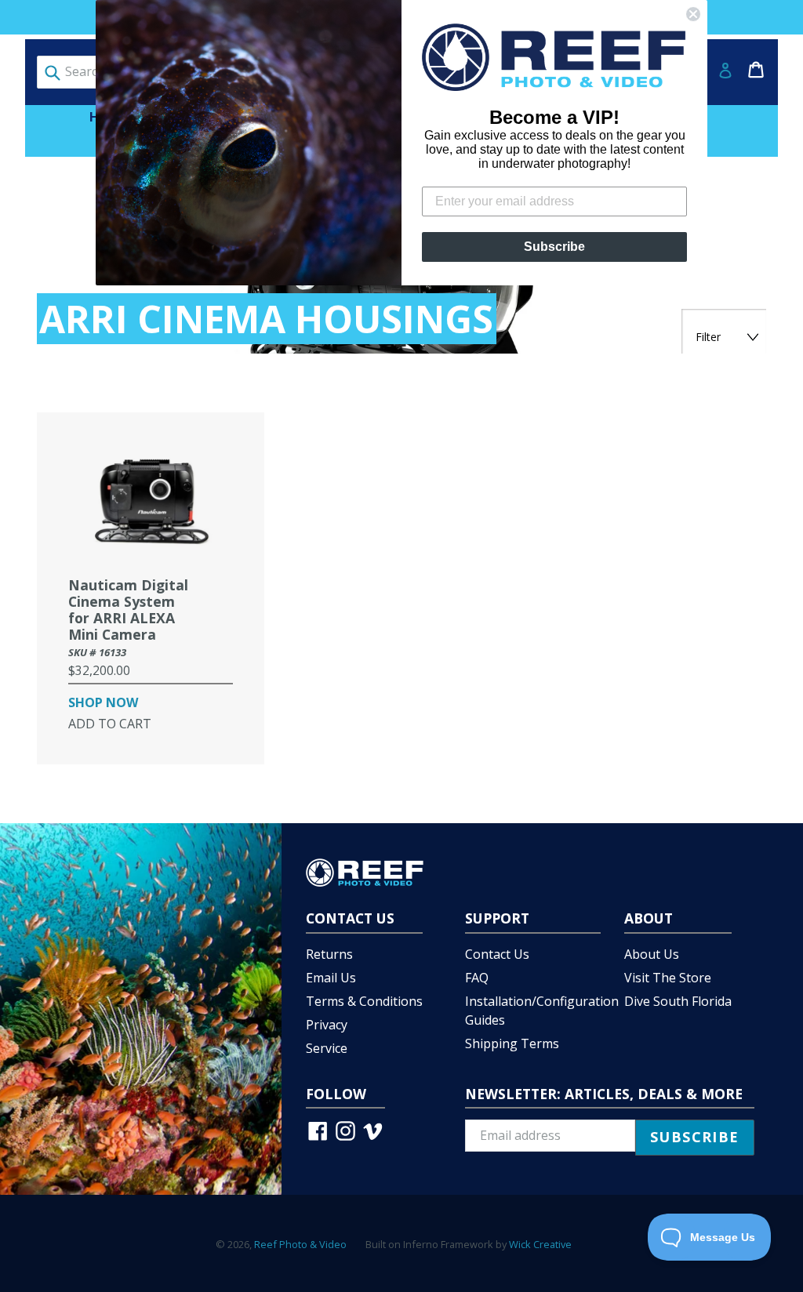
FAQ (477, 977)
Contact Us (497, 954)
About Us (651, 954)
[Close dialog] (693, 14)
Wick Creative (540, 1244)
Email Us (331, 977)
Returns (329, 954)
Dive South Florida (678, 1001)
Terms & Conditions (364, 1001)
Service (326, 1048)
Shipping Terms (512, 1043)
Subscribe (554, 246)
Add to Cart (109, 723)
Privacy (326, 1024)
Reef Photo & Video (300, 1244)
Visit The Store (667, 977)
